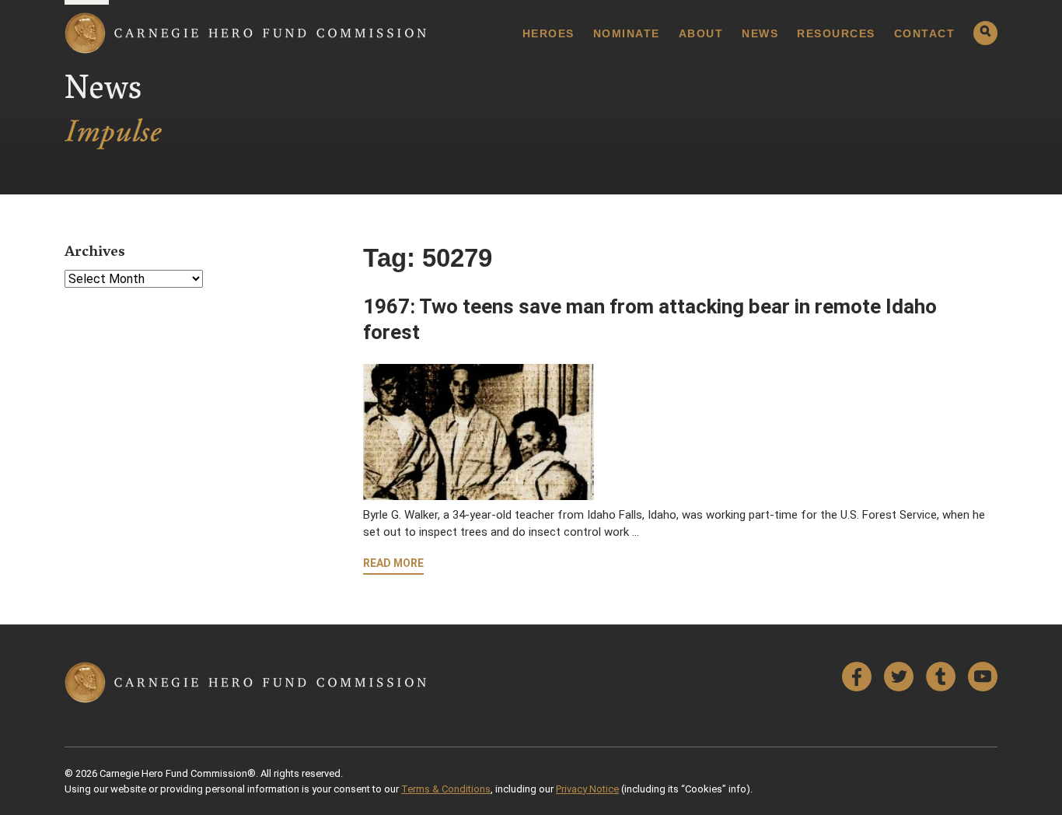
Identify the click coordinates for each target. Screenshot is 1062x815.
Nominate (626, 33)
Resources (836, 33)
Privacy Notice (587, 789)
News (760, 33)
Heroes (548, 33)
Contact (924, 33)
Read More (393, 563)
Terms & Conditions (446, 789)
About (701, 33)
